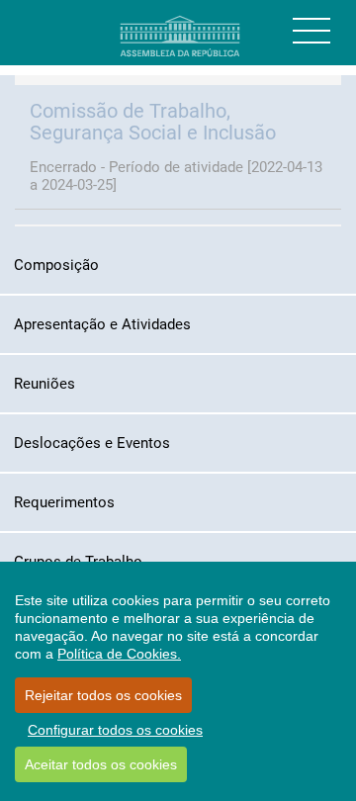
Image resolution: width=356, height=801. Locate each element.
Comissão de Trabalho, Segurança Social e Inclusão (153, 121)
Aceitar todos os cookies (101, 764)
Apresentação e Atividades (102, 324)
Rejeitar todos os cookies (103, 695)
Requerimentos (64, 502)
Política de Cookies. (119, 654)
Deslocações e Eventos (92, 443)
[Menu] (311, 30)
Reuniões (44, 384)
